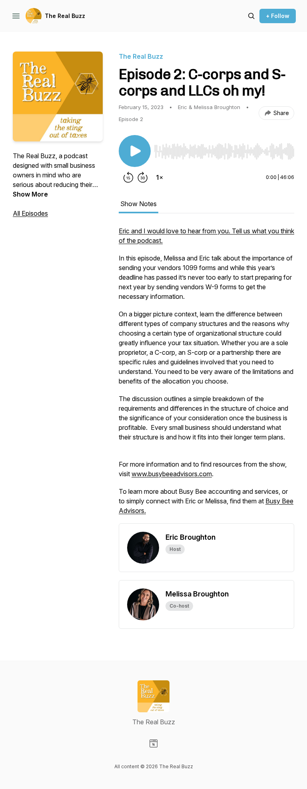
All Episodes (30, 213)
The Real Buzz (65, 15)
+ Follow (277, 15)
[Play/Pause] (135, 151)
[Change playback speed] (159, 177)
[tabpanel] (206, 374)
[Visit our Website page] (153, 743)
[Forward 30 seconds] (142, 177)
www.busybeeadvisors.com (172, 474)
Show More (30, 194)
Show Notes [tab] (138, 204)
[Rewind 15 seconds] (128, 177)
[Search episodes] (251, 16)
